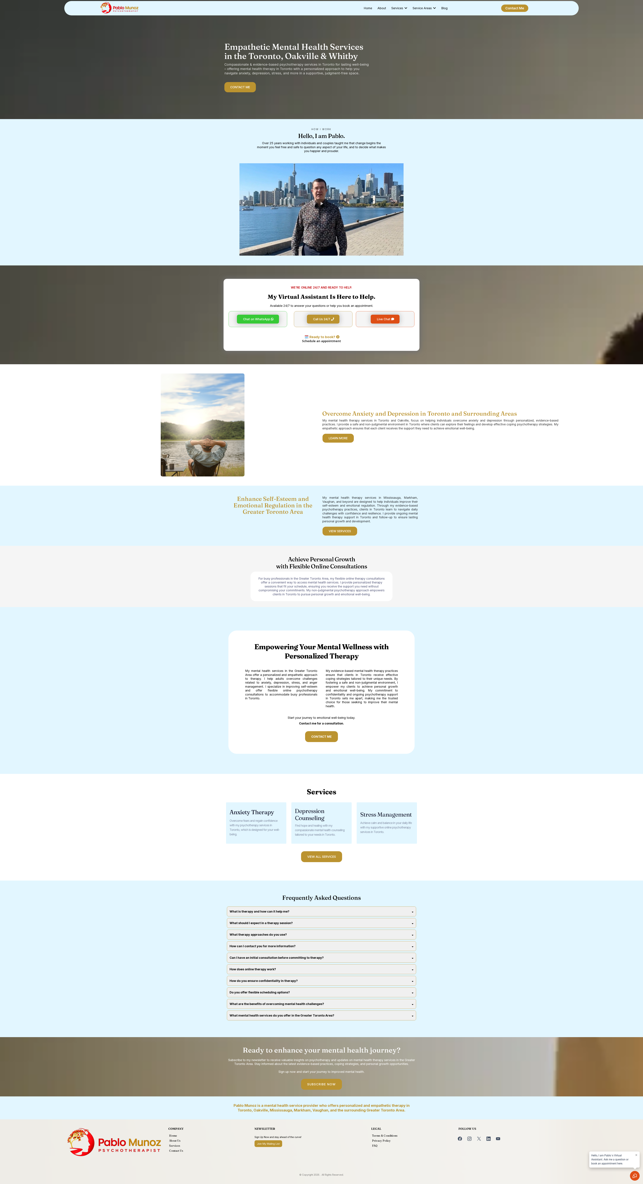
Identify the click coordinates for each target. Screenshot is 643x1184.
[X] (479, 1138)
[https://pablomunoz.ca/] (114, 1143)
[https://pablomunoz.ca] (119, 8)
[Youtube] (498, 1138)
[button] (405, 8)
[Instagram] (469, 1138)
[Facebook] (460, 1138)
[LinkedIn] (488, 1138)
